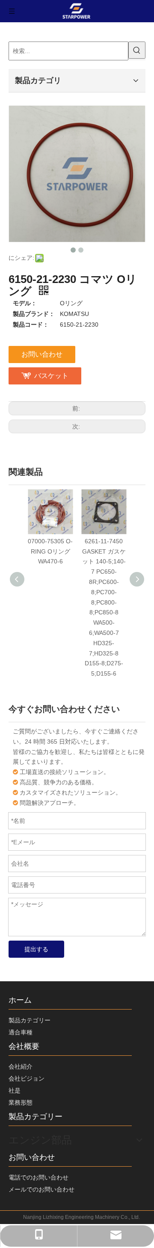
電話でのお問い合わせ (38, 1177)
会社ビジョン (26, 1078)
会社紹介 (21, 1066)
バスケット (51, 375)
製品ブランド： (34, 313)
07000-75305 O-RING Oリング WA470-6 (50, 551)
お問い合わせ (41, 354)
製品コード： (31, 324)
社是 (15, 1090)
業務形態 (21, 1102)
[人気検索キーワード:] (136, 50)
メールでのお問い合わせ (41, 1189)
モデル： (25, 303)
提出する (36, 949)
